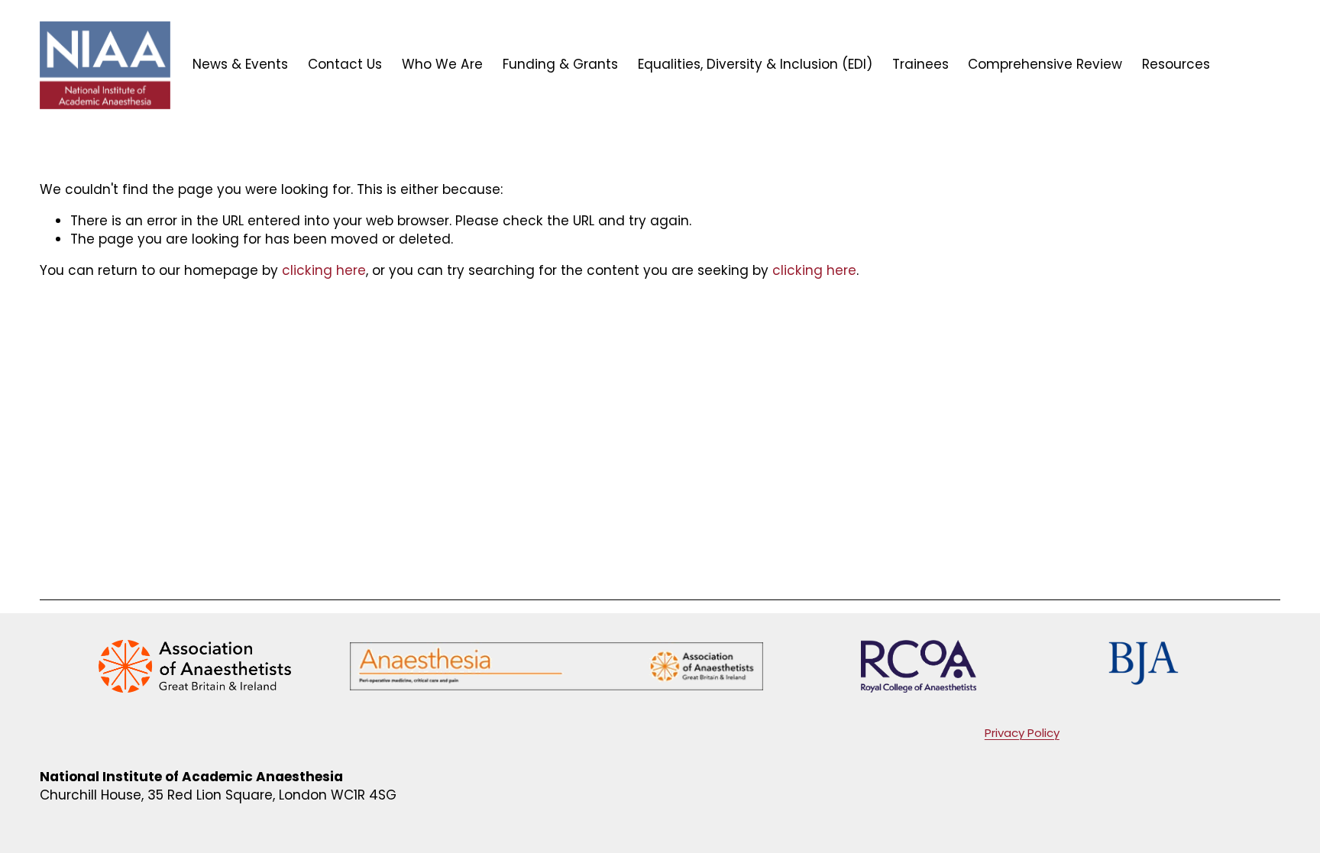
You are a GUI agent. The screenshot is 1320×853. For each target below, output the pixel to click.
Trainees (920, 64)
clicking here (324, 270)
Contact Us (345, 64)
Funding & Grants (560, 64)
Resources (1176, 64)
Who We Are (442, 64)
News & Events (240, 64)
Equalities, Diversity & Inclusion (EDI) (755, 64)
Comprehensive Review (1045, 64)
